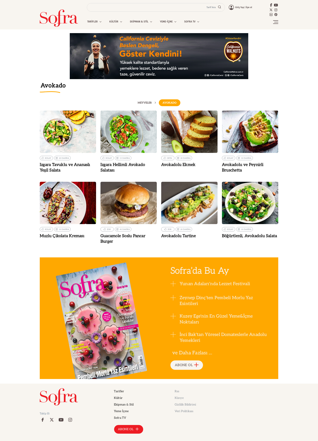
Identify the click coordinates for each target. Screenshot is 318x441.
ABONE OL (184, 365)
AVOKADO (169, 102)
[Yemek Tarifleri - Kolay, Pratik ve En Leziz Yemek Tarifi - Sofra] (59, 18)
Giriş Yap (239, 7)
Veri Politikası (184, 411)
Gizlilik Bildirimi (185, 404)
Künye (179, 398)
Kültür (118, 398)
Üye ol (249, 7)
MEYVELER (145, 103)
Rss (177, 391)
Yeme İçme (121, 411)
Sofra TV (120, 418)
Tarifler (119, 391)
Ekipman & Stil (124, 404)
